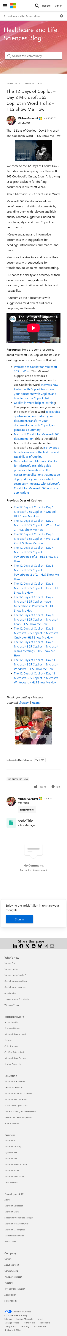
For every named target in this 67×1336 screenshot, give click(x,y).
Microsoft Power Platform (15, 1164)
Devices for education (14, 1087)
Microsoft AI (9, 1140)
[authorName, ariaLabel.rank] (11, 120)
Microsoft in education (14, 1081)
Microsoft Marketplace (14, 1229)
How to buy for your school (16, 1105)
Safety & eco (10, 1326)
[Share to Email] (52, 946)
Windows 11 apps (12, 1005)
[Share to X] (27, 946)
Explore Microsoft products (16, 999)
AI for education (11, 1123)
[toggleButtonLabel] (61, 16)
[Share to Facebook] (21, 946)
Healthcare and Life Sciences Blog (23, 15)
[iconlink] (11, 823)
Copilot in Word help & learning (34, 403)
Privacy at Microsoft (13, 1276)
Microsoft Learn (11, 1211)
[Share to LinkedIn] (15, 946)
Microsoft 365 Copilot (14, 1176)
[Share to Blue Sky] (40, 946)
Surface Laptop (11, 969)
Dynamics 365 (10, 1152)
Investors (8, 1282)
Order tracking (10, 1046)
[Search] (37, 5)
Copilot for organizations (15, 981)
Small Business (11, 1182)
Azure (7, 1199)
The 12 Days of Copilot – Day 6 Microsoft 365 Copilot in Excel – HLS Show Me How (37, 587)
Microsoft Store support (15, 1034)
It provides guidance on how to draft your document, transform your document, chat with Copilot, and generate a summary (37, 420)
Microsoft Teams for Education (18, 1093)
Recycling (24, 1326)
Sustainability (10, 1300)
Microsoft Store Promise (15, 1058)
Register (46, 5)
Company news (11, 1270)
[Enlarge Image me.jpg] (33, 725)
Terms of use (29, 1322)
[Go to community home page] (13, 5)
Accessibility (10, 1294)
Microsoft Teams (11, 1170)
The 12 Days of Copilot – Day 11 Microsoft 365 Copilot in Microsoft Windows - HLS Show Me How (36, 664)
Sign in (19, 919)
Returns (8, 1040)
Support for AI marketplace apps (19, 1217)
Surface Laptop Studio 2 (15, 975)
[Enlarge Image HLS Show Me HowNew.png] (33, 150)
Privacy (40, 1318)
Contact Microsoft (24, 1318)
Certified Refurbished (14, 1052)
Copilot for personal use (15, 987)
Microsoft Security (12, 1146)
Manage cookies (11, 1322)
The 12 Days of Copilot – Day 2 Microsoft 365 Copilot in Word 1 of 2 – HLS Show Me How (37, 525)
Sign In (58, 5)
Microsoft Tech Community (16, 1223)
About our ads (40, 1326)
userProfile (27, 809)
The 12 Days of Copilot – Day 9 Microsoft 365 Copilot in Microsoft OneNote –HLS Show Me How (36, 632)
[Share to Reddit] (34, 946)
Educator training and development (20, 1111)
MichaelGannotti (28, 118)
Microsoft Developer (13, 1205)
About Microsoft (11, 1264)
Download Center (12, 1028)
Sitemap (8, 1318)
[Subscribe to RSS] (46, 946)
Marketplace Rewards (14, 1235)
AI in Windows (10, 993)
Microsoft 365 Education (15, 1099)
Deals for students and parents (18, 1117)
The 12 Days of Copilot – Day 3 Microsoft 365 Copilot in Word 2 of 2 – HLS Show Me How (36, 538)
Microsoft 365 (10, 1158)
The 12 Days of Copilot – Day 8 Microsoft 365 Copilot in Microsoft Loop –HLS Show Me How (36, 619)
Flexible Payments (12, 1064)
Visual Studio (10, 1241)
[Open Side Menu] (5, 5)
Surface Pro (9, 963)
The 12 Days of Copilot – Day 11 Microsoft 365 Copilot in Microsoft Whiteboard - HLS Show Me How (36, 677)
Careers (8, 1258)
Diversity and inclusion (14, 1288)
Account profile (11, 1022)
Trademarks (44, 1322)
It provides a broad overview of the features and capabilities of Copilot (36, 452)
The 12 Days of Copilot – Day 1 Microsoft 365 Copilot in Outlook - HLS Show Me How (36, 511)
